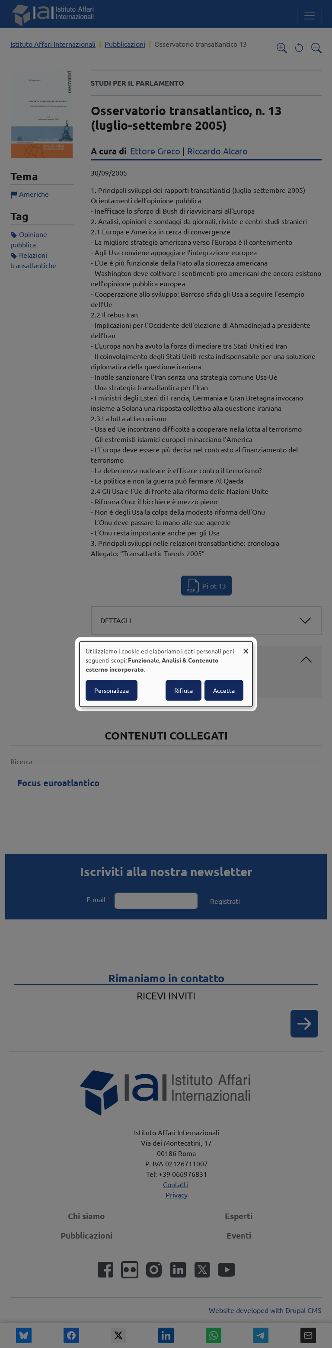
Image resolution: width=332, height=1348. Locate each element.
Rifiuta (183, 690)
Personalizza (111, 690)
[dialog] (166, 674)
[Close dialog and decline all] (245, 646)
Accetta (224, 690)
